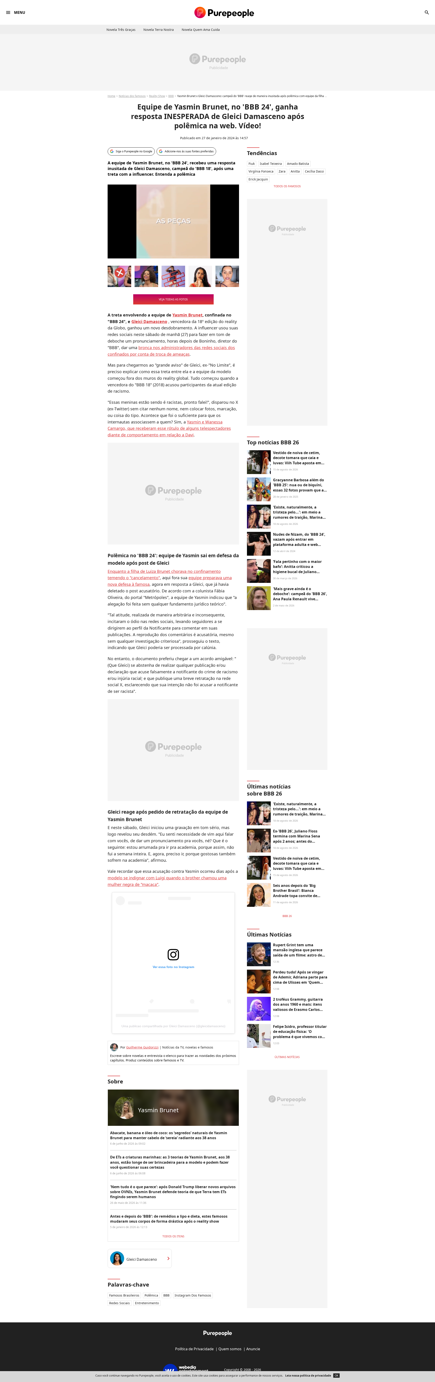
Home (111, 96)
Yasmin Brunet (187, 315)
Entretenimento (147, 1303)
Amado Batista (298, 163)
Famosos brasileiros (124, 1295)
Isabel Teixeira (271, 163)
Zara (282, 171)
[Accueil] (224, 12)
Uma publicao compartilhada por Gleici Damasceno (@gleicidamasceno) (173, 1026)
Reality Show (157, 96)
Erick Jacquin (258, 179)
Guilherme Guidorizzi (142, 1047)
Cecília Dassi (314, 171)
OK (336, 1375)
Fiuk (252, 163)
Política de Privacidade (194, 1348)
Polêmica (151, 1295)
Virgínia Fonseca (261, 171)
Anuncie (253, 1348)
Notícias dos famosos (132, 96)
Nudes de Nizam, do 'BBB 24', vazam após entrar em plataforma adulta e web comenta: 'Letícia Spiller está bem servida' (299, 544)
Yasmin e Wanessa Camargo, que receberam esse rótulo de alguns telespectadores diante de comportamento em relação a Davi (169, 428)
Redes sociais (119, 1303)
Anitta (295, 171)
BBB (171, 96)
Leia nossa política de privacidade (308, 1375)
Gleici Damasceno (149, 321)
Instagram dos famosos (193, 1295)
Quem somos (230, 1348)
